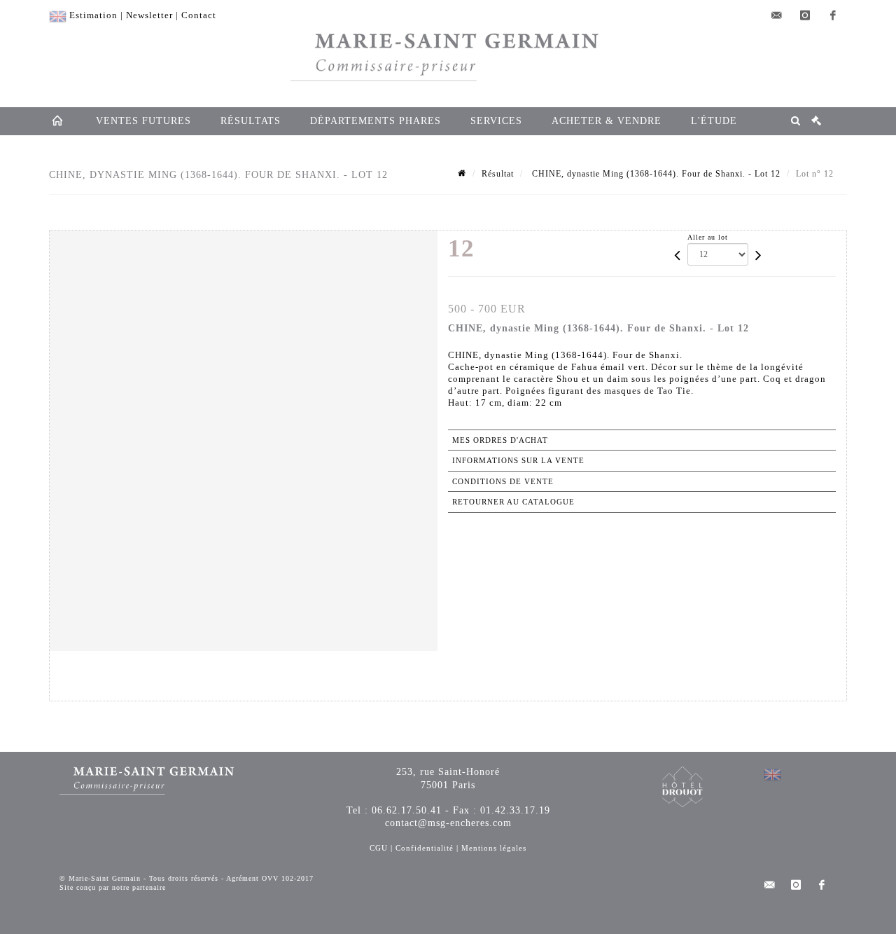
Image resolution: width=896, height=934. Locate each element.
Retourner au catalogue (513, 501)
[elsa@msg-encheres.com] (777, 15)
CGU (379, 848)
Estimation (93, 15)
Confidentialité (425, 848)
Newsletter (149, 15)
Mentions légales (493, 848)
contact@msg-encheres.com (448, 823)
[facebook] (833, 15)
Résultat (498, 174)
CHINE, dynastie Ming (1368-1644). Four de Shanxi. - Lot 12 (654, 174)
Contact (198, 15)
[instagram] (805, 15)
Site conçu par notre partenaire (112, 887)
